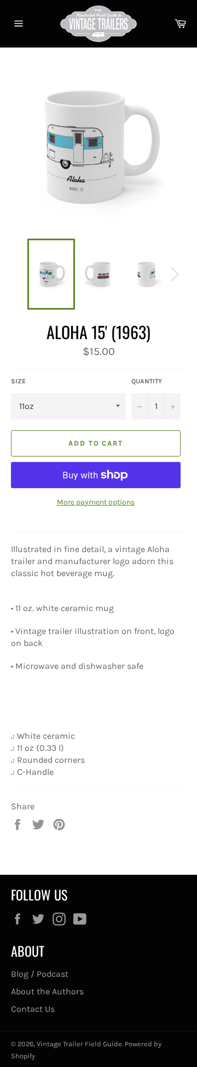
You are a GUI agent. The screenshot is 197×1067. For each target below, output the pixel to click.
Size (18, 381)
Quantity (146, 381)
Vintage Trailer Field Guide (79, 1044)
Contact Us (33, 1009)
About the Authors (47, 991)
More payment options (96, 502)
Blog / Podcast (39, 974)
